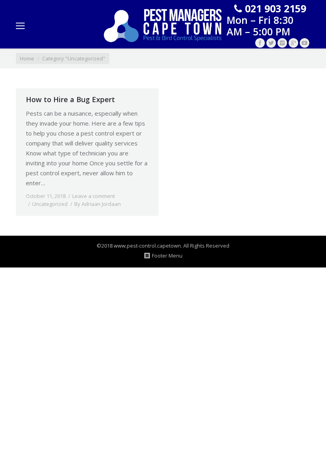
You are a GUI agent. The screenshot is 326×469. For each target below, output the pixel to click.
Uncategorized (50, 203)
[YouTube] (304, 43)
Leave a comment (93, 196)
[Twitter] (271, 43)
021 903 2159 (275, 8)
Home (27, 58)
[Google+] (293, 43)
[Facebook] (260, 43)
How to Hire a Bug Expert (70, 99)
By (97, 203)
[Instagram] (282, 43)
